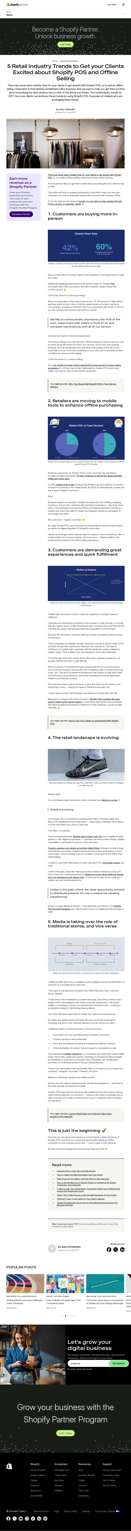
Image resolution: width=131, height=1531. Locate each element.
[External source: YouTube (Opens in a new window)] (21, 1519)
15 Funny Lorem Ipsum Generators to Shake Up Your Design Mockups (105, 1302)
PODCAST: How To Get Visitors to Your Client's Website (81, 1199)
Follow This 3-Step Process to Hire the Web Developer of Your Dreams (87, 1195)
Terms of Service (41, 1511)
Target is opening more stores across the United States (74, 848)
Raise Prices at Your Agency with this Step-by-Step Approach (83, 1179)
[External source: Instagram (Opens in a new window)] (27, 1519)
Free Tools (84, 1490)
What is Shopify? (38, 1470)
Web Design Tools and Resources (21, 1296)
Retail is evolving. (110, 800)
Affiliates (58, 1490)
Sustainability (36, 1495)
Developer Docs (62, 1470)
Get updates (118, 1363)
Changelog (84, 1495)
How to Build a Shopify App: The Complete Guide (63, 1302)
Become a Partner (21, 214)
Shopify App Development (58, 1296)
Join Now (111, 4)
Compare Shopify (87, 1475)
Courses (82, 1485)
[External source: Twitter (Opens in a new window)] (115, 1249)
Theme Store (60, 1475)
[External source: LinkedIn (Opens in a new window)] (122, 1249)
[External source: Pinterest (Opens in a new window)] (45, 1519)
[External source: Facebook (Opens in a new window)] (109, 1249)
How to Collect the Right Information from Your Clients (80, 1175)
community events (111, 862)
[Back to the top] (9, 1466)
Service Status (109, 1485)
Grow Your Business (69, 61)
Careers (34, 1480)
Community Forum (111, 1475)
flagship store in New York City (87, 836)
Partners (58, 1485)
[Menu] (123, 4)
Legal (56, 1511)
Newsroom (35, 1490)
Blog (81, 1470)
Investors (34, 1485)
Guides (82, 1480)
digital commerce (73, 1054)
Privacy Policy (70, 1511)
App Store (59, 1480)
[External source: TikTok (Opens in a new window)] (33, 1519)
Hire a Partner (109, 1480)
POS (113, 283)
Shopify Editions (38, 1475)
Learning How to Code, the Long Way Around (76, 1171)
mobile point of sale (65, 484)
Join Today (65, 44)
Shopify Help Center (112, 1470)
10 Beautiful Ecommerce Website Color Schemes (24, 1302)
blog (55, 61)
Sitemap (86, 1511)
